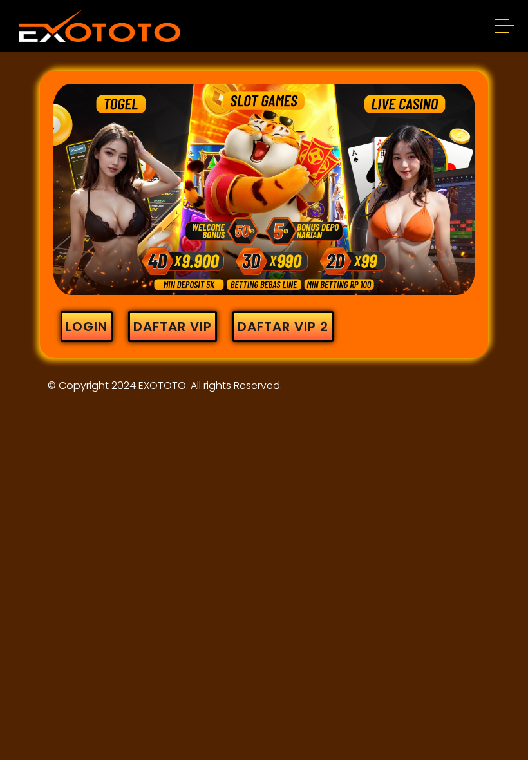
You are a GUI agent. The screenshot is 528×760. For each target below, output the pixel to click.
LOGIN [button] (87, 327)
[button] (505, 28)
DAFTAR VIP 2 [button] (283, 327)
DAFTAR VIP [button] (172, 327)
